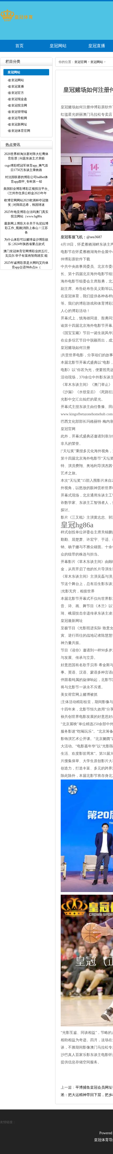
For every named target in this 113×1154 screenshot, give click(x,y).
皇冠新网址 (19, 124)
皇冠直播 (17, 86)
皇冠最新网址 (72, 621)
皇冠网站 (58, 45)
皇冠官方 (17, 93)
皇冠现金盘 (19, 99)
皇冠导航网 (19, 118)
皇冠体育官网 (20, 131)
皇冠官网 (80, 62)
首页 (19, 45)
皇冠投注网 (19, 105)
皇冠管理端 (19, 112)
